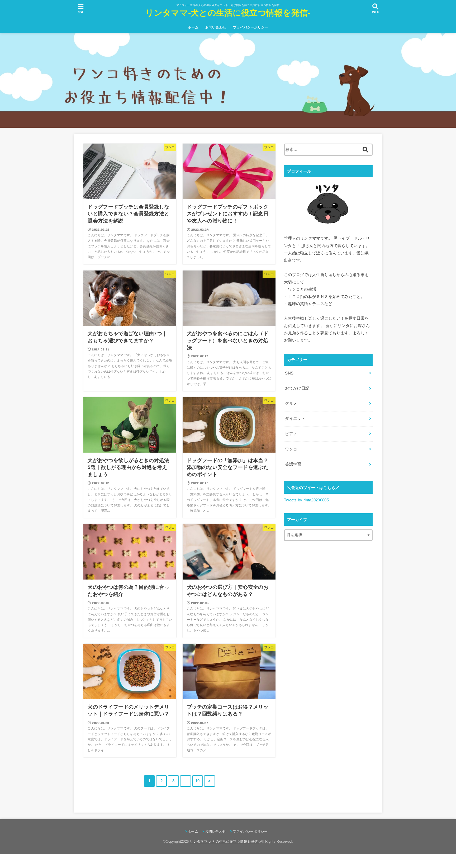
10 (197, 781)
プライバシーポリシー (250, 27)
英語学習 (293, 464)
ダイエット (295, 418)
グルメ (291, 403)
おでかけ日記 (297, 388)
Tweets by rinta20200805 (306, 500)
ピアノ (291, 434)
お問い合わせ (215, 27)
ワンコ (291, 449)
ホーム (193, 27)
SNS (289, 373)
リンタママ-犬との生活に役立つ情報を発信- (227, 12)
